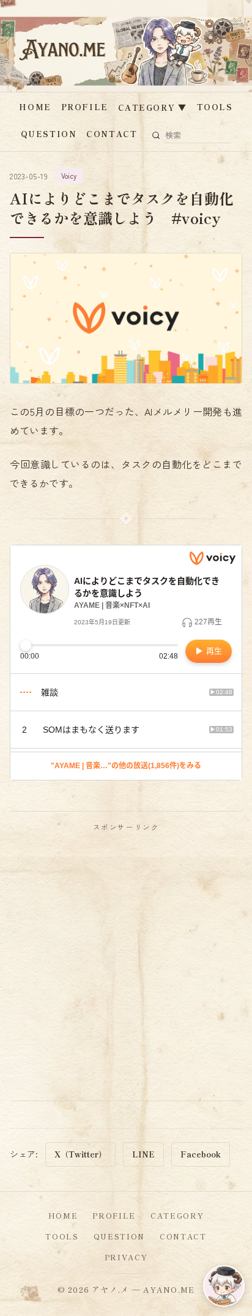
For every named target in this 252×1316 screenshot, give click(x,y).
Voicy (68, 176)
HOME (35, 107)
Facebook (200, 1154)
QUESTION (48, 134)
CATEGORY (152, 107)
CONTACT (111, 134)
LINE (143, 1154)
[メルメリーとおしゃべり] (224, 1286)
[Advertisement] (126, 966)
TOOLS (215, 107)
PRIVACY (126, 1257)
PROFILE (84, 107)
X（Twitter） (80, 1154)
